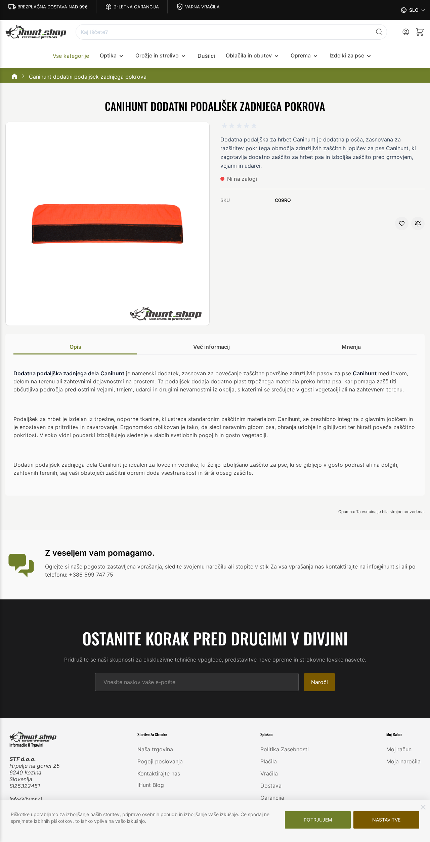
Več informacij (211, 346)
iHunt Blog (150, 785)
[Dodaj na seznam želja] (401, 223)
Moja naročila (403, 761)
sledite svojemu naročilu (195, 566)
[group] (239, 126)
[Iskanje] (379, 32)
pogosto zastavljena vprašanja (123, 566)
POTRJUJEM (318, 820)
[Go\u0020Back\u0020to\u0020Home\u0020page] (14, 77)
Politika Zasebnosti (284, 749)
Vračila (269, 773)
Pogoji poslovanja (160, 761)
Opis (75, 346)
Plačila (268, 761)
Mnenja (351, 346)
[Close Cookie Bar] (423, 807)
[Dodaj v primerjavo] (418, 223)
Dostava (271, 785)
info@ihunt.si (25, 799)
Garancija (272, 797)
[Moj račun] (406, 32)
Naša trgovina (155, 749)
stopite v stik (252, 566)
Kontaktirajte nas (158, 773)
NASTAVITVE (386, 820)
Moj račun (399, 749)
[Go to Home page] (35, 32)
